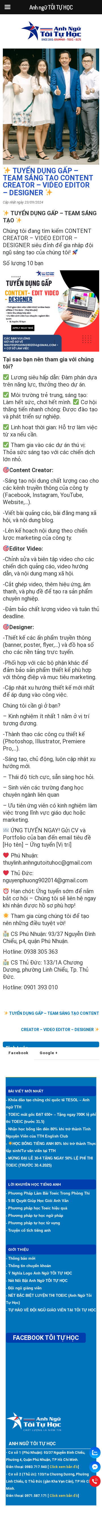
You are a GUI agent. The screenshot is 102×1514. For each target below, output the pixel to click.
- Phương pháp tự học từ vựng (33, 1223)
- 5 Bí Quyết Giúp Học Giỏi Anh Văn (37, 1201)
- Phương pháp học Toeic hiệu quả (36, 1208)
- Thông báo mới (20, 1258)
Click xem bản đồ (63, 1467)
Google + (49, 1053)
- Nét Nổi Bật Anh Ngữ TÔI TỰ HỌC (36, 1281)
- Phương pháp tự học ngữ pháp (34, 1215)
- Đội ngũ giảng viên (24, 1288)
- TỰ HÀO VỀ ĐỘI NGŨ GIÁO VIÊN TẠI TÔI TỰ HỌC (51, 1310)
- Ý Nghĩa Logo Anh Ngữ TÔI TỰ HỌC (39, 1273)
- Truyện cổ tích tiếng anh (28, 1230)
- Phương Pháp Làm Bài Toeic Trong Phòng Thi (48, 1193)
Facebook (18, 1053)
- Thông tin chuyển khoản (28, 1266)
